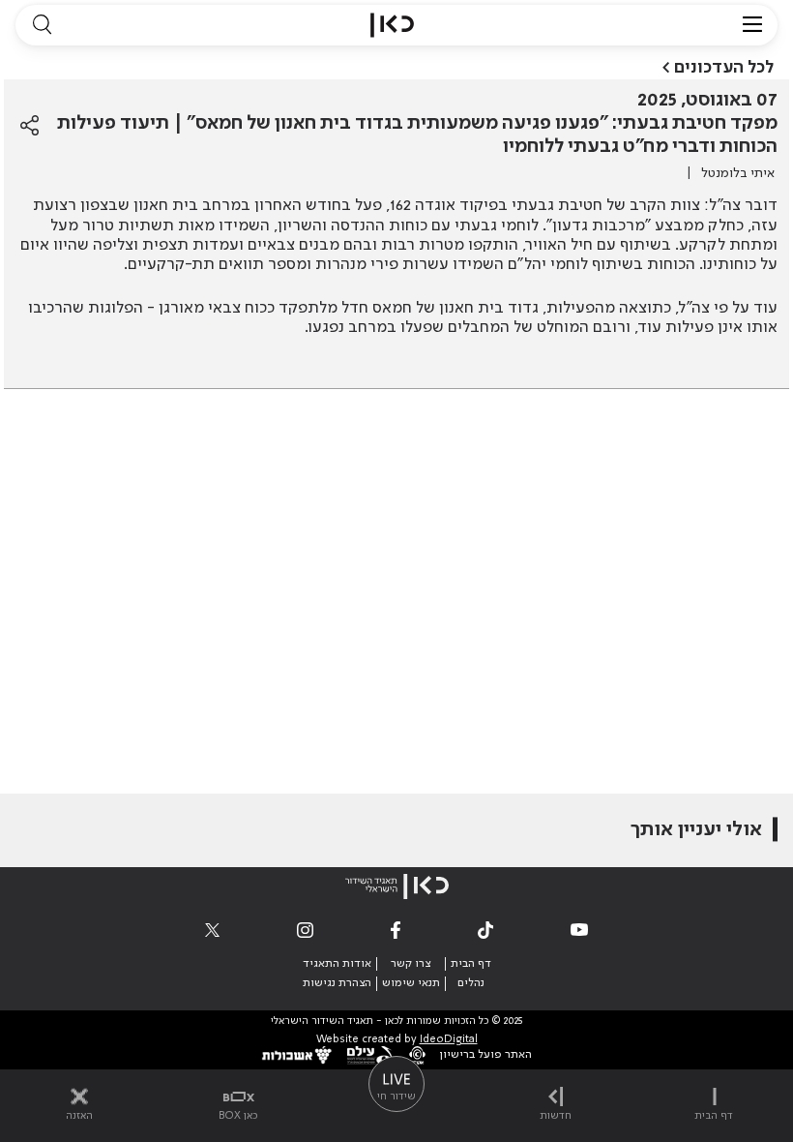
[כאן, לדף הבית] (392, 25)
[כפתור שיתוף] (29, 126)
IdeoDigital (449, 1040)
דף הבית (471, 964)
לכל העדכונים (724, 67)
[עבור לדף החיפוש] (41, 25)
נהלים (471, 983)
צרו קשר (410, 964)
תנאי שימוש (411, 983)
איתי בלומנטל (738, 173)
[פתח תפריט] (752, 25)
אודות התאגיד (337, 964)
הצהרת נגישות (337, 983)
